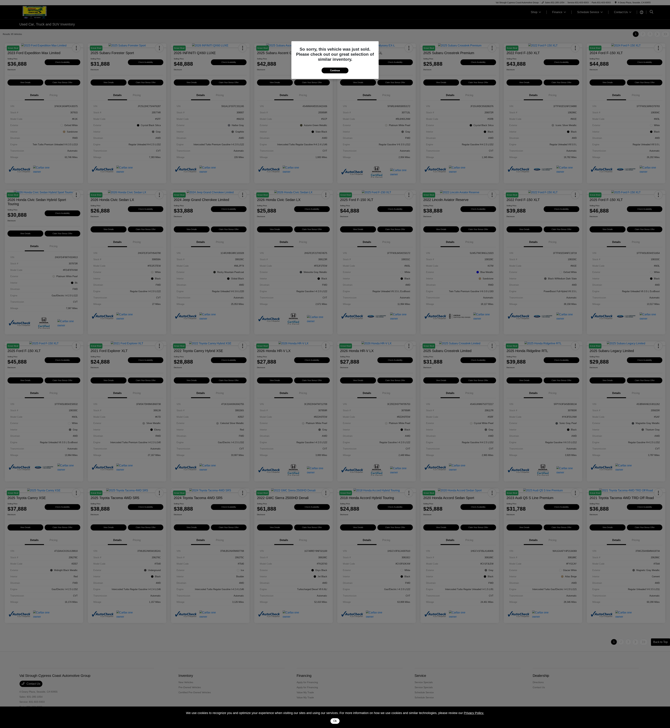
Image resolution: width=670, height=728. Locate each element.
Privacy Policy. (474, 713)
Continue (335, 70)
